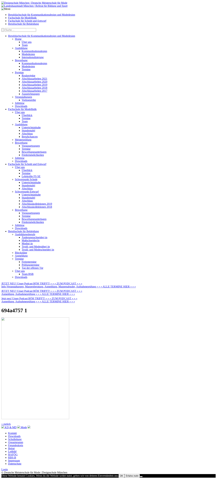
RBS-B (12, 457)
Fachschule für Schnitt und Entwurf (27, 20)
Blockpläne (21, 252)
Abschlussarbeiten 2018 (34, 87)
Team (25, 45)
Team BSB (28, 274)
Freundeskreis (15, 445)
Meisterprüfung (23, 139)
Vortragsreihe (29, 100)
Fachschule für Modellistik (22, 17)
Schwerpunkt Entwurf (27, 191)
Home (18, 38)
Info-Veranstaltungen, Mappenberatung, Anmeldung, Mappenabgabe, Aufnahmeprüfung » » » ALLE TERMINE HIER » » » (68, 286)
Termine (26, 69)
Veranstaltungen (23, 96)
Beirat (11, 448)
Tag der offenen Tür (32, 267)
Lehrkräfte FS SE (31, 176)
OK (121, 476)
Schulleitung (15, 439)
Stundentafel (28, 130)
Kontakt (12, 433)
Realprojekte (28, 75)
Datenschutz (14, 463)
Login (4, 469)
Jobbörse (19, 103)
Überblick (27, 115)
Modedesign (28, 54)
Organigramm (15, 442)
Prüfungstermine (30, 264)
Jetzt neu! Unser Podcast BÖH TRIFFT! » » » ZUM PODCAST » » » (39, 298)
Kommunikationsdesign (34, 51)
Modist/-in (27, 243)
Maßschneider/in (31, 240)
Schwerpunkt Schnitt (26, 179)
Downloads (21, 106)
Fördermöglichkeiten (33, 155)
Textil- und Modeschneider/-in (38, 249)
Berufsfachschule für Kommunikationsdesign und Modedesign (41, 14)
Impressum (14, 460)
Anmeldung (21, 255)
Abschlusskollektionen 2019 (37, 203)
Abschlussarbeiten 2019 (34, 84)
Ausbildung (21, 48)
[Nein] (141, 476)
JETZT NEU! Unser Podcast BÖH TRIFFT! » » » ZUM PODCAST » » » (41, 283)
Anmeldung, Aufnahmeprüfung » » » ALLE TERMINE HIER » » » (38, 294)
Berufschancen (30, 136)
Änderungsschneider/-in (34, 237)
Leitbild (12, 451)
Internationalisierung (33, 57)
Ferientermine (29, 261)
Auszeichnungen (31, 93)
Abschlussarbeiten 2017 (34, 90)
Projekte (19, 72)
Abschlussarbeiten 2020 (34, 81)
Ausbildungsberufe (25, 234)
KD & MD (10, 427)
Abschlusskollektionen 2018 (37, 206)
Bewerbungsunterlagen (34, 151)
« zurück (6, 424)
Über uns (27, 42)
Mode (23, 427)
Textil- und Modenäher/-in (36, 246)
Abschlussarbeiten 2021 (34, 78)
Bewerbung (21, 60)
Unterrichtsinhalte (31, 127)
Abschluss (27, 133)
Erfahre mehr (132, 476)
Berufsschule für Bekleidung (23, 23)
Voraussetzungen (31, 145)
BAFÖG (13, 454)
